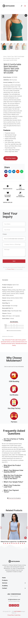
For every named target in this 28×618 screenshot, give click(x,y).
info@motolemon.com (14, 599)
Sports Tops (10, 56)
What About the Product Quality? (12, 466)
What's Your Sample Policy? (13, 482)
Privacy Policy (10, 269)
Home (4, 56)
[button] (6, 171)
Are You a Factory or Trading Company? (14, 439)
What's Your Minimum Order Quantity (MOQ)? (13, 471)
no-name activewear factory (18, 341)
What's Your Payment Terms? (11, 491)
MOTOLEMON (17, 611)
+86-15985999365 (14, 594)
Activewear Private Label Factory (13, 340)
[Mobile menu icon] (25, 5)
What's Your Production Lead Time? (12, 486)
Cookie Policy (17, 615)
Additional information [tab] (7, 336)
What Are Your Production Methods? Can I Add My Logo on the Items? (13, 477)
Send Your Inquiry (11, 158)
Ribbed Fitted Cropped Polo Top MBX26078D (14, 541)
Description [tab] (5, 280)
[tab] (14, 439)
